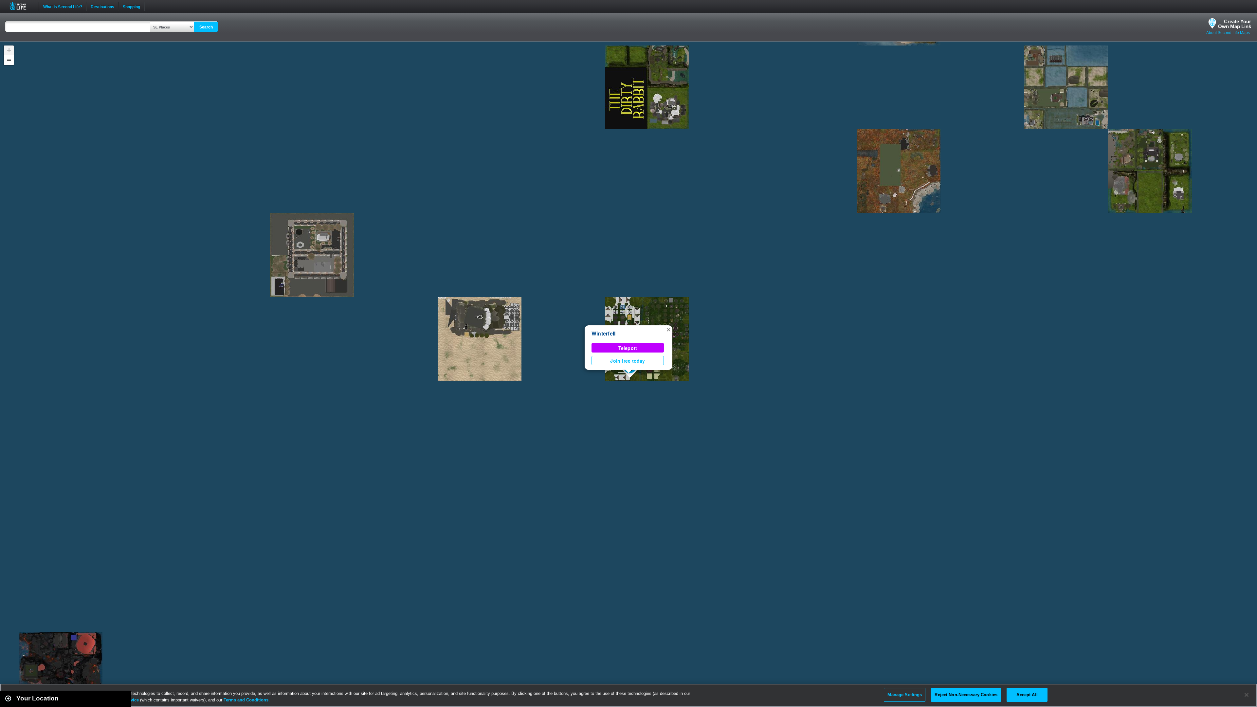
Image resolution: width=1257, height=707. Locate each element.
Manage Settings (904, 694)
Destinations (102, 6)
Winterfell (603, 333)
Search (206, 27)
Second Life (21, 6)
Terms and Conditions (246, 700)
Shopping (131, 6)
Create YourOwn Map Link (1234, 24)
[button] (668, 329)
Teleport (627, 348)
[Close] (1246, 695)
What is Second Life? (62, 6)
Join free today (627, 360)
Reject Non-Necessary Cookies (966, 694)
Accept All (1026, 694)
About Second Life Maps (1228, 32)
